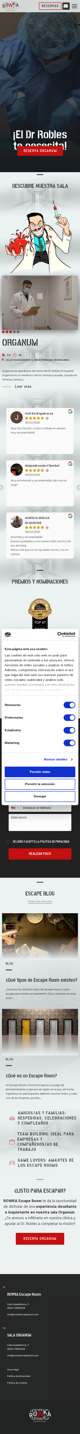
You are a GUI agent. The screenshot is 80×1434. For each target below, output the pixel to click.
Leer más (23, 387)
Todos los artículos (40, 901)
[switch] (69, 717)
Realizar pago (40, 854)
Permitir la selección (40, 784)
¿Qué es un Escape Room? (31, 1076)
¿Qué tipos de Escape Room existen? (41, 980)
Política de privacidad (18, 1376)
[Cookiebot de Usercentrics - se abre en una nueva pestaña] (57, 634)
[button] (15, 808)
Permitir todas (40, 772)
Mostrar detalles (55, 759)
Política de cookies (17, 1383)
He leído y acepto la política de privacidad (41, 842)
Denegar (40, 796)
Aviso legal (13, 1370)
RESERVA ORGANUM (40, 151)
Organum (20, 343)
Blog (10, 964)
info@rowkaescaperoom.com (23, 1315)
